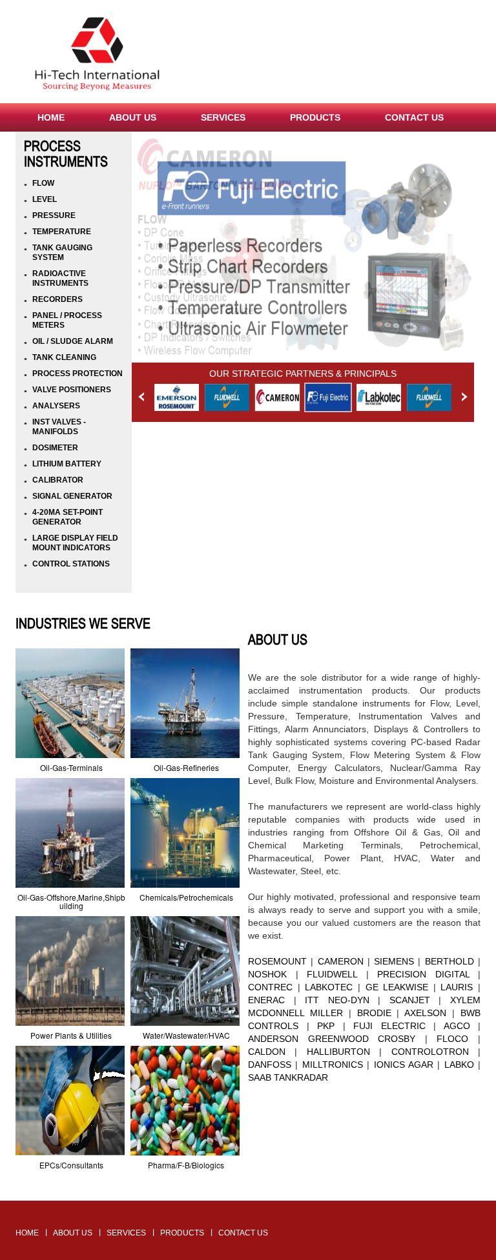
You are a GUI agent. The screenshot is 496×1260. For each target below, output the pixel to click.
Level (44, 199)
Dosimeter (55, 447)
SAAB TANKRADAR (288, 1077)
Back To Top (248, 1193)
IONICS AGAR (403, 1064)
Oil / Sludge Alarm (72, 341)
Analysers (56, 405)
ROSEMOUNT (277, 961)
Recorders (57, 299)
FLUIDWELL (332, 974)
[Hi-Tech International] (97, 56)
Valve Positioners (71, 389)
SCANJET (409, 1000)
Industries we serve (83, 623)
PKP (326, 1026)
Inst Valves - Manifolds (59, 426)
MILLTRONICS (332, 1064)
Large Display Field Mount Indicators (75, 543)
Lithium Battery (66, 463)
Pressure (54, 215)
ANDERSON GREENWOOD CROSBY (331, 1039)
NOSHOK (267, 974)
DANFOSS (269, 1064)
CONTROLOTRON (430, 1051)
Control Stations (71, 563)
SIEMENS (394, 961)
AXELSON (425, 1013)
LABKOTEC (329, 987)
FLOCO (452, 1039)
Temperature (61, 231)
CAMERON (341, 961)
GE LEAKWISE (397, 987)
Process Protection (77, 373)
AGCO (457, 1026)
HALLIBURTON (338, 1051)
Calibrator (57, 480)
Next (465, 396)
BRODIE (374, 1013)
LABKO (456, 1064)
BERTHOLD (449, 961)
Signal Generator (72, 496)
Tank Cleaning (64, 357)
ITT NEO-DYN (337, 1000)
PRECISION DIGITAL (423, 974)
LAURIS (456, 987)
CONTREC (270, 987)
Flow (43, 183)
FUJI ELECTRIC (389, 1026)
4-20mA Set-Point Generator (67, 517)
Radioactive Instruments (60, 278)
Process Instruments (66, 153)
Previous (141, 396)
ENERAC (266, 1000)
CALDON (266, 1051)
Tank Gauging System (62, 252)
